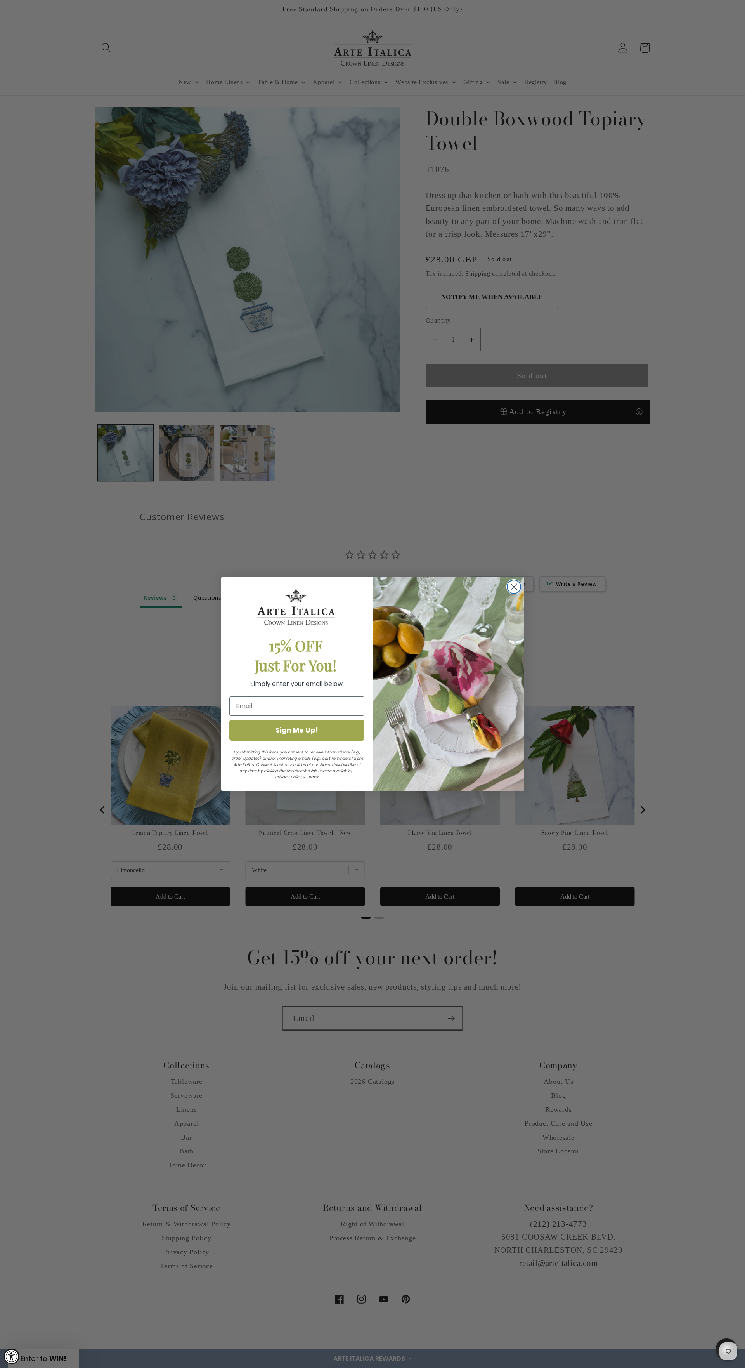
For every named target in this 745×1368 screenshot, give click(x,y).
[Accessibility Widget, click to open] (11, 1356)
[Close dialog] (514, 587)
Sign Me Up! (296, 730)
